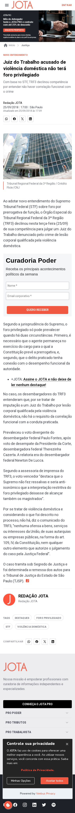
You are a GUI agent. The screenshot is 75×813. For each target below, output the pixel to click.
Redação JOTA (12, 102)
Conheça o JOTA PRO (37, 704)
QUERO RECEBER (37, 309)
